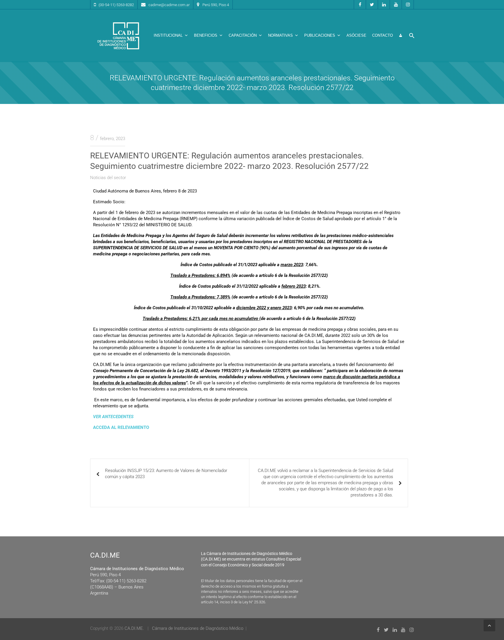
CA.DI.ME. (134, 628)
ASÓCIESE (356, 35)
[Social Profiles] (360, 4)
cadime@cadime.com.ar (169, 5)
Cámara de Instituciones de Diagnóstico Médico (197, 628)
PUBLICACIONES (319, 35)
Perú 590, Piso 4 (215, 5)
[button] (411, 35)
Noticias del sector (108, 177)
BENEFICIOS (205, 35)
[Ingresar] (400, 35)
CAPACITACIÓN (243, 35)
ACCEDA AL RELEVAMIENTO (121, 427)
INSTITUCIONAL (168, 35)
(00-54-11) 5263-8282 (116, 5)
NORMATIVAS (280, 35)
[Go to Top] (489, 625)
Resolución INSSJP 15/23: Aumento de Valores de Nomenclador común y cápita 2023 (166, 473)
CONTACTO (382, 35)
